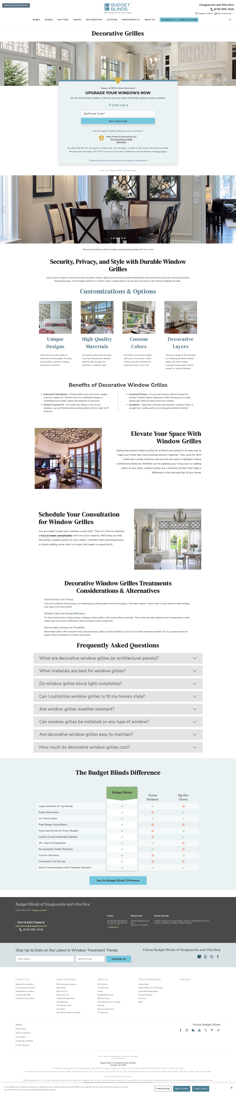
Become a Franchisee (106, 1009)
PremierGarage (62, 1002)
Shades (49, 19)
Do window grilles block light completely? (80, 683)
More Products (131, 19)
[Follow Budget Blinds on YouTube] (199, 1030)
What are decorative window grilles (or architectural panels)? (99, 658)
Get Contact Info (224, 13)
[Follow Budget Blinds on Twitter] (205, 1030)
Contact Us (22, 979)
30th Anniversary (104, 998)
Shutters (63, 19)
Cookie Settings (163, 1088)
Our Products (110, 171)
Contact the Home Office (25, 998)
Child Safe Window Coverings (109, 1002)
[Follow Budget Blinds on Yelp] (205, 957)
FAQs (140, 1002)
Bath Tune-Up (62, 991)
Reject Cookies (181, 1088)
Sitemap (19, 1025)
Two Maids (61, 1009)
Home (102, 171)
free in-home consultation (56, 535)
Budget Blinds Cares (105, 995)
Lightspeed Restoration (66, 998)
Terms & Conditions (23, 1033)
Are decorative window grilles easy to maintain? (86, 734)
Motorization (94, 19)
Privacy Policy (160, 151)
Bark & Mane (61, 988)
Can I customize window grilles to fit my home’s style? (92, 696)
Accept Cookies (201, 1088)
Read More (113, 927)
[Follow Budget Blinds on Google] (199, 957)
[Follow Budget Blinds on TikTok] (218, 1030)
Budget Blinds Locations (25, 991)
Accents (119, 171)
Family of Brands (66, 979)
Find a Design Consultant (25, 988)
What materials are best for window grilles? (82, 671)
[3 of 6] (116, 238)
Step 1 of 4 (120, 105)
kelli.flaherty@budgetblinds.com (31, 926)
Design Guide (143, 984)
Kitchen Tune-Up (63, 995)
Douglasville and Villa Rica (216, 5)
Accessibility (20, 1037)
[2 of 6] (114, 238)
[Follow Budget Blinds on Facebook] (217, 957)
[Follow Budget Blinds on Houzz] (193, 1030)
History (100, 991)
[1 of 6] (111, 238)
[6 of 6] (125, 238)
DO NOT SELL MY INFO (24, 1041)
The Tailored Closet (64, 1005)
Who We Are (102, 984)
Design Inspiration (145, 995)
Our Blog (184, 979)
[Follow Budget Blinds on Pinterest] (212, 1030)
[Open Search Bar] (229, 19)
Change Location (39, 910)
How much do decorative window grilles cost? (84, 747)
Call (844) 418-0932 (23, 995)
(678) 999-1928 (224, 9)
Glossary (142, 998)
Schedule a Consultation (179, 20)
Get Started (118, 121)
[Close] (232, 1088)
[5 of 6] (122, 238)
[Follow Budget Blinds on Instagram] (211, 957)
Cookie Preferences (23, 1045)
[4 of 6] (119, 238)
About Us (149, 19)
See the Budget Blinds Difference (118, 880)
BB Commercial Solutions (66, 984)
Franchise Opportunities (16, 5)
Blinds (36, 19)
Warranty (101, 1005)
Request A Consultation (25, 984)
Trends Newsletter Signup (148, 991)
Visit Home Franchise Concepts (69, 1012)
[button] (203, 13)
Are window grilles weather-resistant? (76, 709)
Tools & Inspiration (149, 979)
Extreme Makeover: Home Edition (150, 988)
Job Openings (103, 1012)
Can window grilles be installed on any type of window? (94, 722)
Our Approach (103, 988)
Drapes (77, 19)
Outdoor (112, 19)
